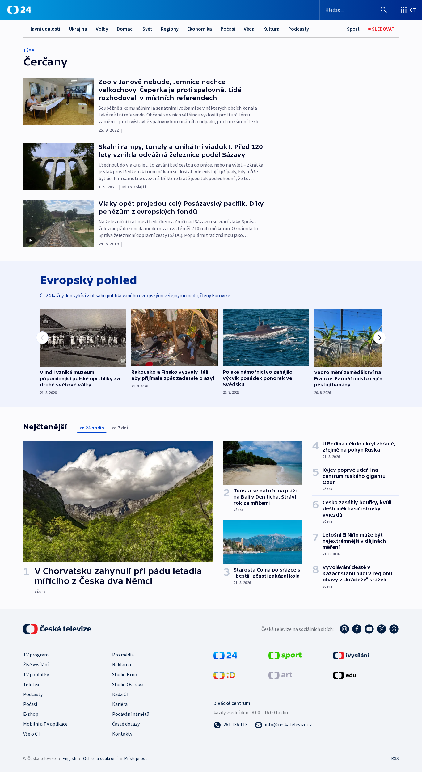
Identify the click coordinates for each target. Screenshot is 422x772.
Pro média (123, 655)
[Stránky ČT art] (280, 675)
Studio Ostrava (127, 684)
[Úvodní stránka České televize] (57, 629)
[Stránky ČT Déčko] (224, 675)
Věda (249, 29)
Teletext (32, 684)
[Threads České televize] (394, 629)
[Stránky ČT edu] (344, 675)
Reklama (121, 664)
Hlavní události (43, 29)
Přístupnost (135, 758)
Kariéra (120, 704)
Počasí (228, 29)
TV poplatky (36, 674)
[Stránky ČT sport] (285, 655)
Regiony (170, 29)
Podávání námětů (130, 714)
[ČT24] (19, 10)
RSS (395, 758)
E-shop (30, 714)
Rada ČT (120, 694)
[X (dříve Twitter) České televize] (381, 629)
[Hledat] (384, 10)
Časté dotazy (126, 724)
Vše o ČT (32, 734)
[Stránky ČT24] (225, 655)
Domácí (125, 29)
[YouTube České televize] (369, 629)
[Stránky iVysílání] (351, 655)
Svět (147, 29)
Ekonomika (199, 29)
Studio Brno (124, 674)
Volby (102, 29)
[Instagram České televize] (344, 629)
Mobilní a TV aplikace (45, 724)
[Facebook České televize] (357, 629)
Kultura (271, 29)
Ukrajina (78, 29)
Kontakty (122, 734)
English (69, 758)
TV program (36, 655)
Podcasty (298, 29)
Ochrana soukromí (100, 758)
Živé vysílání (36, 664)
